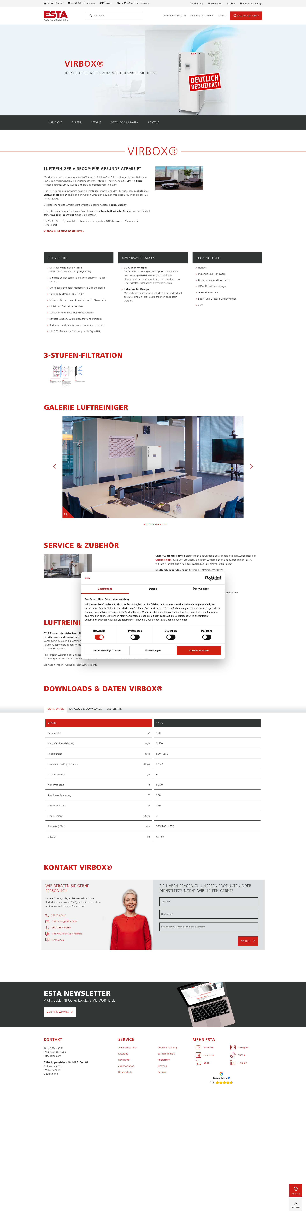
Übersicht (55, 122)
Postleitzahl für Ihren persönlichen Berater (183, 927)
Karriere (231, 3)
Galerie (77, 122)
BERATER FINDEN (61, 927)
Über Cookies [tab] (201, 589)
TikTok (241, 1055)
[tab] (78, 257)
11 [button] (164, 524)
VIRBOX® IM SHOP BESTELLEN (63, 231)
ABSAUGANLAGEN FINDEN (67, 934)
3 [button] (148, 524)
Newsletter (124, 1060)
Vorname (165, 901)
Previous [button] (54, 467)
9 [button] (160, 524)
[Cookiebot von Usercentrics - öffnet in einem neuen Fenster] (207, 578)
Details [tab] (153, 589)
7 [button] (156, 524)
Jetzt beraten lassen (248, 16)
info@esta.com (52, 1056)
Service (222, 16)
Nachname (167, 914)
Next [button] (251, 467)
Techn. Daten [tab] (55, 709)
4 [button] (150, 524)
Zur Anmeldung (58, 1012)
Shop (207, 1063)
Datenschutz (125, 1072)
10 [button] (162, 524)
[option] (153, 70)
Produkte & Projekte (175, 16)
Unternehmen (215, 3)
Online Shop (163, 560)
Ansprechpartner (127, 1048)
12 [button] (166, 524)
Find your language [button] (252, 4)
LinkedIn (242, 1063)
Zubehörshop (197, 3)
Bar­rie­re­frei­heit (166, 1054)
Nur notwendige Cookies (107, 650)
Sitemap (162, 1066)
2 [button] (146, 524)
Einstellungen (153, 650)
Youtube (208, 1047)
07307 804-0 (58, 915)
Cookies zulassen (199, 650)
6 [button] (154, 524)
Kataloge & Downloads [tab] (85, 709)
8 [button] (158, 524)
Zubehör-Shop (126, 1066)
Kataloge (123, 1054)
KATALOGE (58, 940)
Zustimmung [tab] (105, 589)
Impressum (164, 1060)
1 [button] (145, 524)
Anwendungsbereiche (202, 16)
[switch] (135, 637)
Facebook (209, 1055)
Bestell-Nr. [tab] (114, 709)
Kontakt (154, 122)
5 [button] (152, 524)
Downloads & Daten (124, 122)
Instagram (243, 1047)
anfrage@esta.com (64, 921)
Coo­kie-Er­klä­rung (167, 1048)
